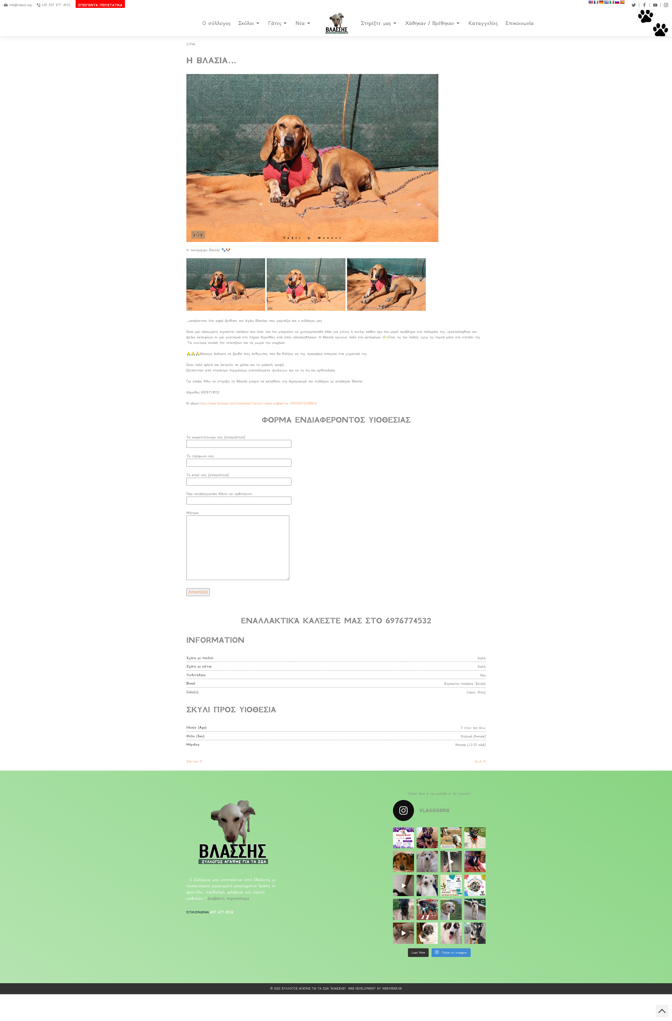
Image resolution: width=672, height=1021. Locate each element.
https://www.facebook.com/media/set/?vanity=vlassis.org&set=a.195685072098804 (258, 403)
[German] (601, 2)
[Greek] (606, 2)
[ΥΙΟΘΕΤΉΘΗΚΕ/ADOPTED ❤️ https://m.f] (403, 933)
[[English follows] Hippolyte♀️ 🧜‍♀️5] (475, 933)
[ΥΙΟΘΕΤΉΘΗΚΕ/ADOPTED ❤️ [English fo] (427, 838)
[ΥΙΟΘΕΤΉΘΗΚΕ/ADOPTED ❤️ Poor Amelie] (451, 909)
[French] (596, 2)
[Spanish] (622, 2)
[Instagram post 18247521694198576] (451, 861)
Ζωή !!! (480, 761)
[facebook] (644, 5)
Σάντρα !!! (194, 761)
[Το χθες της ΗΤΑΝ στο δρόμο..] (403, 861)
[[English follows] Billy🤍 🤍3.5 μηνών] (475, 909)
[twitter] (634, 5)
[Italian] (611, 2)
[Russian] (617, 2)
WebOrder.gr (392, 988)
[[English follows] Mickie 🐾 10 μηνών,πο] (451, 933)
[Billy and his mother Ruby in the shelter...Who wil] (451, 838)
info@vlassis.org (20, 5)
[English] (590, 2)
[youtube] (655, 5)
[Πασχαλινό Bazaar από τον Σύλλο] (403, 838)
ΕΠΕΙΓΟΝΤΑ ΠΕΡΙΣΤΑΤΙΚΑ (100, 5)
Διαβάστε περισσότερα (228, 898)
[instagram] (666, 5)
